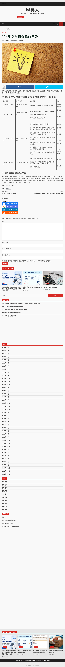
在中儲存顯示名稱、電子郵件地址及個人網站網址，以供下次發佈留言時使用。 (28, 261)
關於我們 (28, 666)
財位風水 (4, 503)
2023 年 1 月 (5, 437)
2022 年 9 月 (5, 449)
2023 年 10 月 (6, 409)
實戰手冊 (4, 491)
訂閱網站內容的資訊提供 (9, 520)
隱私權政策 (36, 666)
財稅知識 (4, 506)
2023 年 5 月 (5, 425)
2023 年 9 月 (5, 412)
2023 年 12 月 (6, 403)
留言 (3, 221)
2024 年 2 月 (5, 397)
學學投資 (4, 488)
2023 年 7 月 (5, 418)
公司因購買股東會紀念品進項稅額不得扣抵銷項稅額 (48, 192)
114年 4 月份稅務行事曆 (9, 192)
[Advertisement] (32, 330)
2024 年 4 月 (5, 391)
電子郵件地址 (6, 249)
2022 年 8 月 (5, 452)
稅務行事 (8, 188)
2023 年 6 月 (5, 421)
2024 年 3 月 (5, 394)
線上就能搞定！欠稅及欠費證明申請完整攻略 (14, 309)
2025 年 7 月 (5, 357)
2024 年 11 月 (6, 381)
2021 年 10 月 (6, 474)
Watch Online (61, 24)
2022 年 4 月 (5, 459)
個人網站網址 (6, 255)
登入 (3, 517)
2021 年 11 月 (6, 471)
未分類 (4, 494)
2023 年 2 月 (5, 434)
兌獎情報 (4, 482)
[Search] (57, 24)
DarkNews (38, 660)
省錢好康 (4, 497)
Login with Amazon (12, 212)
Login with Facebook (12, 203)
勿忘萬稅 (4, 485)
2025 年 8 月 (5, 354)
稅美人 (32, 10)
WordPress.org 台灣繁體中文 (10, 526)
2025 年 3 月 (5, 369)
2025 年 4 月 (5, 366)
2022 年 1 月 (5, 465)
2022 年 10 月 (6, 446)
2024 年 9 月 (5, 388)
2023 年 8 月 (5, 415)
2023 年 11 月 (6, 406)
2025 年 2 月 (5, 372)
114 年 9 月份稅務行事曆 (53, 278)
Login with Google (12, 206)
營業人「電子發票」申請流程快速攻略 (32, 278)
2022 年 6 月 (5, 455)
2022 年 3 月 (5, 462)
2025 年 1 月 (5, 375)
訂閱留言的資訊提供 (7, 523)
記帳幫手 (4, 32)
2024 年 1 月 (5, 400)
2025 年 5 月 (5, 363)
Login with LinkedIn (12, 209)
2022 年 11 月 (6, 443)
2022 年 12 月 (6, 440)
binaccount (7, 40)
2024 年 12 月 (6, 378)
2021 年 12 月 (6, 468)
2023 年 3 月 (5, 431)
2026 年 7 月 (5, 347)
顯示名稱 (5, 243)
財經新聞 (4, 509)
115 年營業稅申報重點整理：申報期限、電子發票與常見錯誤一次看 (12, 278)
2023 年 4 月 (5, 428)
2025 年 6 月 (5, 360)
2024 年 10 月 (6, 384)
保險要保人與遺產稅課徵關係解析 (11, 313)
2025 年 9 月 (5, 350)
